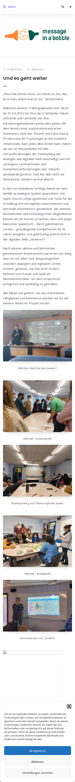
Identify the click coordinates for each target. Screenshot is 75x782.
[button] (69, 706)
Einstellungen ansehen (37, 773)
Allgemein (37, 69)
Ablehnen (37, 762)
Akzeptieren (37, 751)
